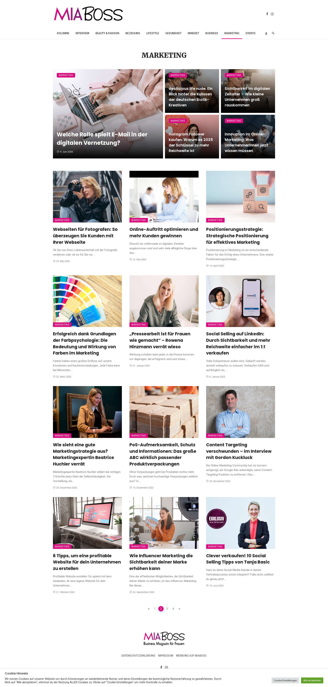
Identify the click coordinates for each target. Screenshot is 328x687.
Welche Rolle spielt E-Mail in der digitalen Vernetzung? (102, 139)
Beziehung (132, 33)
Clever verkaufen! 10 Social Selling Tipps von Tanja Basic (238, 559)
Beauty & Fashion (107, 33)
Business (211, 33)
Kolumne (63, 33)
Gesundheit (173, 33)
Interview (82, 33)
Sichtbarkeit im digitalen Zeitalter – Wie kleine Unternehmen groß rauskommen (247, 97)
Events (250, 33)
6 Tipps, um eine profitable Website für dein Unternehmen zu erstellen (87, 562)
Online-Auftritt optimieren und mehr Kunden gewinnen (163, 232)
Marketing (231, 33)
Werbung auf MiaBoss (191, 655)
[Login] (266, 33)
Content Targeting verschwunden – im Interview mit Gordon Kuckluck (238, 451)
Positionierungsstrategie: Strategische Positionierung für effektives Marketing (237, 235)
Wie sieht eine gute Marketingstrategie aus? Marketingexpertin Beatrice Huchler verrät (83, 454)
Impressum (165, 655)
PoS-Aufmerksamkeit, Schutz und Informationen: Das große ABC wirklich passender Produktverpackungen (162, 454)
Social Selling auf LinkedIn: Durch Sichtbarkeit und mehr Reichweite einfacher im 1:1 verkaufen (238, 343)
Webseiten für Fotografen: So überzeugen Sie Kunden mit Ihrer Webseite (85, 235)
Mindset (193, 33)
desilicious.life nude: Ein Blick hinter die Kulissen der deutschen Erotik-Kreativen (190, 97)
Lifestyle (152, 33)
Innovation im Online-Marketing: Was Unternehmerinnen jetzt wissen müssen (246, 142)
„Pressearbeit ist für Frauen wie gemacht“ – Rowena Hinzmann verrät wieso (159, 340)
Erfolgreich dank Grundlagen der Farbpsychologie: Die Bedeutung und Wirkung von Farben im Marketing (84, 343)
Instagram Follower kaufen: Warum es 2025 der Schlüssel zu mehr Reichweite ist (191, 142)
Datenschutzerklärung (138, 655)
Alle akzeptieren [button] (312, 680)
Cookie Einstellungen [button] (285, 680)
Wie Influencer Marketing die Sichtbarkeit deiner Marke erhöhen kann (161, 562)
